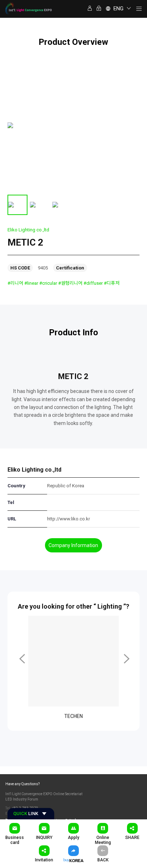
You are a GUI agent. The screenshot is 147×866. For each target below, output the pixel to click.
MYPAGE (90, 8)
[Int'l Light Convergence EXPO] (28, 8)
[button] (21, 659)
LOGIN (100, 8)
